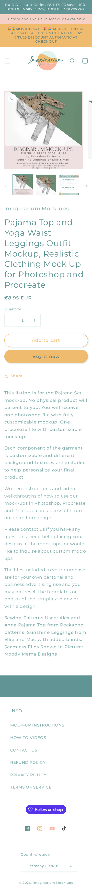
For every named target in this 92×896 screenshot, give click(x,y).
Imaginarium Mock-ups (53, 883)
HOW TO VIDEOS (28, 737)
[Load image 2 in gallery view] (46, 185)
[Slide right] (86, 186)
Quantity (12, 309)
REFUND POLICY (28, 762)
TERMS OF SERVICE (31, 787)
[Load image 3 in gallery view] (69, 185)
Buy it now (46, 356)
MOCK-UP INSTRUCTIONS (37, 725)
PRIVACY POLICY (28, 774)
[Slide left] (5, 186)
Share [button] (16, 375)
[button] (7, 61)
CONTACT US (23, 750)
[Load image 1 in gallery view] (23, 185)
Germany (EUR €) (43, 866)
